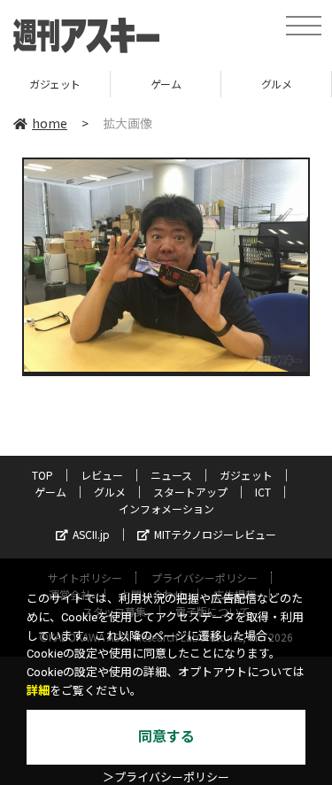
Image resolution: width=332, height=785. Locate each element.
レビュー (102, 474)
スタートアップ (190, 491)
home (49, 123)
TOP (42, 474)
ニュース (171, 474)
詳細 (38, 690)
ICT (263, 491)
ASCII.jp (91, 534)
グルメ (276, 83)
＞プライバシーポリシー (166, 777)
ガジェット (55, 83)
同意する (166, 736)
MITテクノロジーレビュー (215, 534)
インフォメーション (166, 508)
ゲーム (166, 83)
